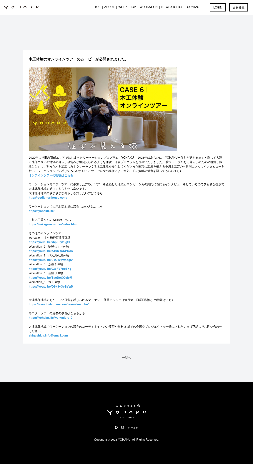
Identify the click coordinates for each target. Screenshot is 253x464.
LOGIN (217, 7)
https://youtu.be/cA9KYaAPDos (51, 251)
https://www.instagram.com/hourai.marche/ (59, 304)
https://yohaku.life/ (41, 211)
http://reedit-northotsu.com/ (48, 197)
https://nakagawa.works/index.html (53, 224)
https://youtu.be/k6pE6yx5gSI (49, 242)
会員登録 (238, 7)
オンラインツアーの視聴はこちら (51, 175)
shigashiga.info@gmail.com (48, 335)
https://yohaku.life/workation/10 (50, 317)
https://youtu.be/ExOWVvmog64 (51, 260)
